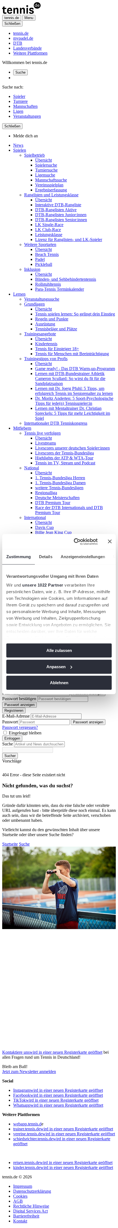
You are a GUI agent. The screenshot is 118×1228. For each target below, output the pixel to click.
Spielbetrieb (34, 155)
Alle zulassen (59, 650)
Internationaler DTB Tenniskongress (55, 423)
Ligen (18, 111)
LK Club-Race (48, 229)
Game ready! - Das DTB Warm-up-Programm (75, 368)
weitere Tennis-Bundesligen (59, 487)
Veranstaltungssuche (41, 299)
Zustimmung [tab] (18, 556)
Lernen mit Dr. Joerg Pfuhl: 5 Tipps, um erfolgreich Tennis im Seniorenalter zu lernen (74, 391)
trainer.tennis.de (63, 1129)
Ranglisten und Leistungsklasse (51, 194)
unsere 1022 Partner (42, 585)
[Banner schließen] (110, 542)
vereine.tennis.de (64, 1133)
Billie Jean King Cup (53, 532)
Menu (28, 18)
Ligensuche (45, 175)
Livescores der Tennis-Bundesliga (64, 453)
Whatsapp (58, 1105)
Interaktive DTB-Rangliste (58, 204)
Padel (40, 259)
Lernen (19, 294)
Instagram (58, 1090)
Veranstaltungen (27, 116)
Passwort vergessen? (20, 727)
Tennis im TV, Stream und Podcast (65, 463)
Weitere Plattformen (30, 53)
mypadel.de (23, 38)
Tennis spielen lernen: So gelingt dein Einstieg (75, 314)
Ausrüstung (45, 324)
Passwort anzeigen (19, 705)
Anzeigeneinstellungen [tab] (83, 556)
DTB (17, 43)
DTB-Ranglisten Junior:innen (60, 214)
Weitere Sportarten (40, 244)
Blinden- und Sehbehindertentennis (65, 279)
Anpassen (56, 666)
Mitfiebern (22, 428)
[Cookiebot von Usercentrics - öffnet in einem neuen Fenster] (74, 541)
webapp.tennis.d (27, 1124)
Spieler (19, 96)
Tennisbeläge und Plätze (56, 329)
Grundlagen (34, 304)
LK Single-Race (49, 224)
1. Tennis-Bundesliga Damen (60, 482)
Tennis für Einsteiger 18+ (57, 348)
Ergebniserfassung (51, 190)
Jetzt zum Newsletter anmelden (29, 1071)
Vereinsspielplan (49, 185)
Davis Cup (44, 527)
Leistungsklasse (48, 234)
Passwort (10, 721)
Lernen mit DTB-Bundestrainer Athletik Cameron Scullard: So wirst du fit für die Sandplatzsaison (70, 378)
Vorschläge (11, 761)
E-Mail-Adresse (16, 716)
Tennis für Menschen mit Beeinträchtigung (72, 353)
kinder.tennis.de (63, 1167)
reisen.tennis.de (63, 1162)
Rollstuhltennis (48, 284)
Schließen (12, 24)
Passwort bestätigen (19, 698)
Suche (20, 72)
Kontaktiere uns (52, 1052)
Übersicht (43, 160)
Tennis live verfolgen (42, 433)
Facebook (58, 1095)
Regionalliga (46, 492)
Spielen (19, 150)
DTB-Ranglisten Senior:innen (61, 219)
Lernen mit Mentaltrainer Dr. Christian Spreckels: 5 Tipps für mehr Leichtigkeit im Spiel (72, 413)
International (35, 517)
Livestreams (45, 443)
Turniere (20, 101)
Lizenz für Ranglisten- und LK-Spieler (68, 239)
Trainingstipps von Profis (46, 358)
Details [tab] (45, 556)
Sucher (10, 756)
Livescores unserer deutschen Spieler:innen (72, 448)
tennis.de (21, 33)
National (31, 467)
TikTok (56, 1100)
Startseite (10, 844)
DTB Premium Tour (52, 502)
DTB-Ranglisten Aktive (56, 209)
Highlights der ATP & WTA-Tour (64, 458)
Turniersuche (46, 170)
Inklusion (32, 269)
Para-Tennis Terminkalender (59, 289)
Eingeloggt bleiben (25, 733)
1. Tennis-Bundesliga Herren (60, 477)
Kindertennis (46, 343)
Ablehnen (59, 682)
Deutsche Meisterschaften (57, 497)
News (18, 145)
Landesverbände (27, 48)
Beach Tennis (47, 254)
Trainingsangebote (40, 333)
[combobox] (39, 744)
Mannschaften (25, 106)
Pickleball (43, 264)
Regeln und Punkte (51, 319)
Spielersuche (46, 165)
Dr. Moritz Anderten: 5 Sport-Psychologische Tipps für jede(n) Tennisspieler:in (74, 401)
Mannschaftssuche (51, 180)
